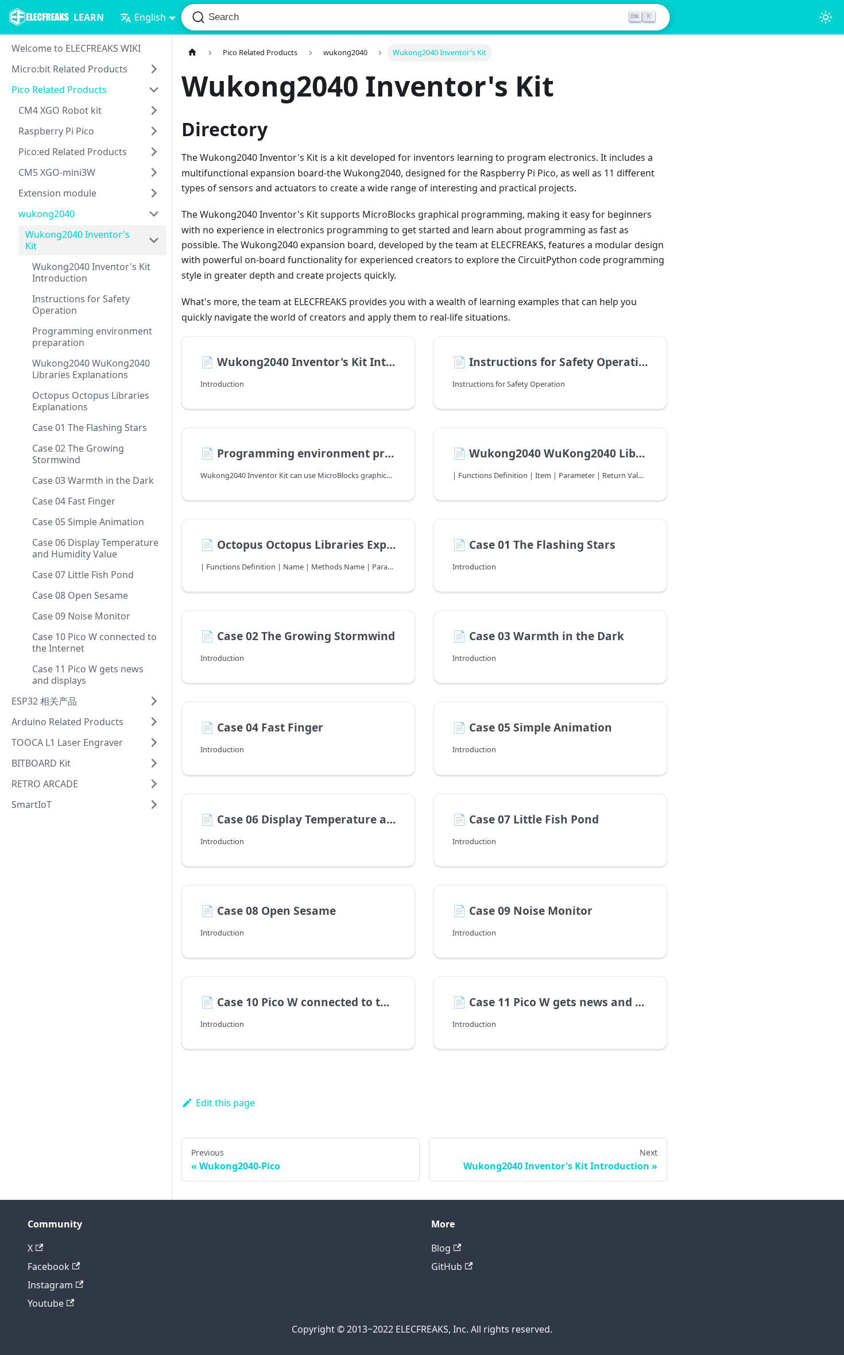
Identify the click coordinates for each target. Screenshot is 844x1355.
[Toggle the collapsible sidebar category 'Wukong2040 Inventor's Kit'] (154, 240)
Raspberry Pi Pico (56, 131)
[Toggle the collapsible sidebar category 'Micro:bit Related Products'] (154, 69)
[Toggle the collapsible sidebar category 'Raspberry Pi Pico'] (154, 131)
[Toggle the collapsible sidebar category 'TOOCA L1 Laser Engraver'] (154, 742)
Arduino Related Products (67, 721)
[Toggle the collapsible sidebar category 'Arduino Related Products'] (154, 722)
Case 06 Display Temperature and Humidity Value (95, 548)
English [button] (150, 17)
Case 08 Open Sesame (80, 595)
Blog (441, 1248)
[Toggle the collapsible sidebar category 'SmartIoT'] (154, 804)
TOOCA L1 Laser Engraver (67, 742)
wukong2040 (46, 213)
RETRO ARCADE (44, 783)
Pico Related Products (59, 89)
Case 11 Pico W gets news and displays (88, 675)
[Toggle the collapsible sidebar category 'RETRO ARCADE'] (154, 784)
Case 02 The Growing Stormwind (78, 454)
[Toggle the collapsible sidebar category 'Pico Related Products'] (154, 89)
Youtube (46, 1303)
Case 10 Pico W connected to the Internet (94, 642)
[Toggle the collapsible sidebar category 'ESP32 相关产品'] (154, 701)
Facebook (48, 1266)
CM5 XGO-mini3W (56, 172)
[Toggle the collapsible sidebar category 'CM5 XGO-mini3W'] (154, 172)
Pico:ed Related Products (72, 151)
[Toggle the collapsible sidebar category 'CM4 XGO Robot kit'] (154, 110)
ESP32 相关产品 (44, 701)
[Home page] (192, 52)
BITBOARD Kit (41, 763)
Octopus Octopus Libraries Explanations (90, 401)
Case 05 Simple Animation (88, 521)
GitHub (446, 1266)
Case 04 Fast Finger (73, 501)
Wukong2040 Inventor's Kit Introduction (91, 272)
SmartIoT (31, 804)
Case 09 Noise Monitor (81, 616)
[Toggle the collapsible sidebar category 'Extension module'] (154, 193)
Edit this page (225, 1102)
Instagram (50, 1285)
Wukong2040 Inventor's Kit (77, 240)
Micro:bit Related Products (69, 69)
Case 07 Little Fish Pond (83, 574)
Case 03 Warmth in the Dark (93, 480)
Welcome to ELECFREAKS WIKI (76, 48)
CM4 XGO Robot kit (60, 110)
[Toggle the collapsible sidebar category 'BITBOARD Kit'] (154, 763)
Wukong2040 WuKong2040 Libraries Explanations (91, 369)
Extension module (57, 193)
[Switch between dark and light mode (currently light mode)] (825, 17)
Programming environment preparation (92, 337)
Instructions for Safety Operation (81, 304)
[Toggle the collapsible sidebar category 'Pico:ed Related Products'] (154, 152)
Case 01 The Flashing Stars (89, 427)
